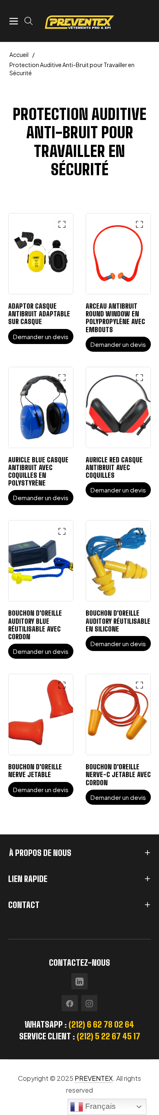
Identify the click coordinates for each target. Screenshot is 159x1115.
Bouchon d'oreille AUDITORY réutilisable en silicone (118, 620)
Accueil (19, 54)
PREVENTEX (94, 1078)
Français (99, 1106)
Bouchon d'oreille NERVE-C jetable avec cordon (118, 774)
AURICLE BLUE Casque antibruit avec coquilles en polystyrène (38, 471)
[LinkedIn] (79, 981)
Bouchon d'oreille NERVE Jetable (35, 770)
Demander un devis (40, 336)
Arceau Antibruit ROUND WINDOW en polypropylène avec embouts (115, 317)
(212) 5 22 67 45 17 (108, 1036)
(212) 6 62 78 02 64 (101, 1024)
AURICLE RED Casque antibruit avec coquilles (114, 467)
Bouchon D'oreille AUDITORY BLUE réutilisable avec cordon (35, 624)
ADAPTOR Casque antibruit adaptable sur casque (39, 313)
